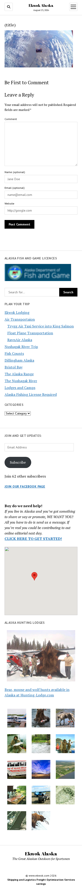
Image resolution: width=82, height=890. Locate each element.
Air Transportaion (20, 319)
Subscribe (18, 462)
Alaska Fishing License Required (31, 394)
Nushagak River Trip (21, 346)
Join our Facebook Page (25, 486)
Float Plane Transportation (30, 332)
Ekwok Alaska (41, 5)
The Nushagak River (21, 380)
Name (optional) (15, 172)
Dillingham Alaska (19, 360)
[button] (34, 576)
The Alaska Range (19, 373)
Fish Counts (14, 353)
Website (9, 203)
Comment (11, 119)
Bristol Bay (14, 367)
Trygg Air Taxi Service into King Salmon (40, 326)
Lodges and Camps (20, 387)
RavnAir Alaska (19, 339)
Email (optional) (15, 187)
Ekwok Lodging (17, 312)
